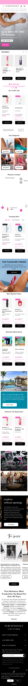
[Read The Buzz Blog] (14, 535)
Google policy (7, 678)
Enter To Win (9, 405)
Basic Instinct (19, 68)
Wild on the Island (19, 349)
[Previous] (23, 52)
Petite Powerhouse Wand (7, 312)
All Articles (14, 584)
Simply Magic (5, 107)
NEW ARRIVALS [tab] (16, 220)
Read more (14, 619)
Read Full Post (6, 577)
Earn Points (5, 468)
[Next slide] (17, 47)
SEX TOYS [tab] (7, 220)
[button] (3, 6)
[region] (14, 31)
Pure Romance (15, 668)
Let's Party (4, 489)
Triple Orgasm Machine (5, 237)
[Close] (26, 670)
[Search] (24, 9)
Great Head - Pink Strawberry (19, 430)
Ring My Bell (18, 236)
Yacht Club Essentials (5, 350)
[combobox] (14, 9)
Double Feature (19, 311)
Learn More (11, 524)
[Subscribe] (24, 655)
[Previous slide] (10, 47)
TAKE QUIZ (14, 272)
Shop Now (5, 45)
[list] (14, 110)
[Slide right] (25, 220)
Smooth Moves (18, 107)
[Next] (26, 52)
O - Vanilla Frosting (5, 68)
